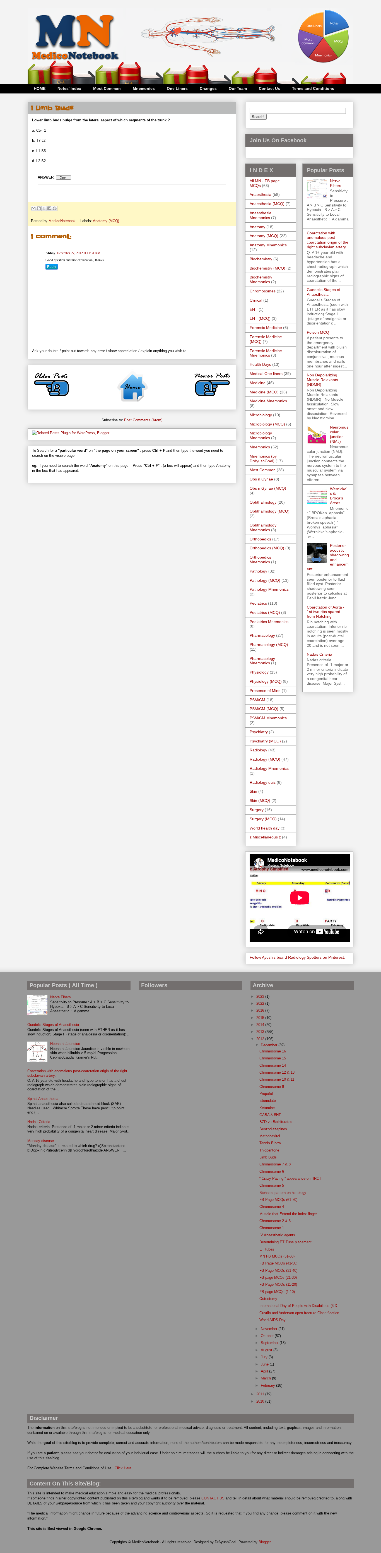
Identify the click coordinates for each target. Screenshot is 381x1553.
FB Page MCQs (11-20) (278, 1284)
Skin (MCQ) (260, 800)
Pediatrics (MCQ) (265, 612)
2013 (260, 1032)
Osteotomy (268, 1299)
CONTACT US (213, 1498)
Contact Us (269, 88)
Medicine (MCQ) (264, 392)
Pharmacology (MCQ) (269, 644)
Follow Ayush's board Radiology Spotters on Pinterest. (297, 957)
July (265, 1357)
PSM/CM (257, 700)
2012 (260, 1039)
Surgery (257, 809)
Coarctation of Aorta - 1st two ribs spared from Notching (325, 612)
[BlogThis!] (39, 208)
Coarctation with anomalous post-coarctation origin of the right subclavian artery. (327, 240)
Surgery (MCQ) (263, 819)
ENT (253, 309)
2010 (260, 1401)
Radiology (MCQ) (265, 759)
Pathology (258, 571)
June (265, 1364)
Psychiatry (259, 732)
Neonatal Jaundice (65, 1044)
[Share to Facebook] (49, 208)
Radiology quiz (263, 782)
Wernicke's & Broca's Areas (338, 496)
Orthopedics (260, 539)
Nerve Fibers (335, 183)
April (265, 1371)
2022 (260, 1003)
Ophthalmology (263, 502)
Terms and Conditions (313, 88)
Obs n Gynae (261, 479)
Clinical (256, 300)
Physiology (259, 672)
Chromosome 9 (271, 1087)
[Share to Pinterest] (54, 208)
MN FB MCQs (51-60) (277, 1256)
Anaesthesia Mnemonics (260, 215)
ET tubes (266, 1249)
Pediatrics (258, 603)
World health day (264, 828)
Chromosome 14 (272, 1065)
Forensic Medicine (266, 327)
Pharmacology (262, 635)
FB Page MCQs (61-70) (278, 1200)
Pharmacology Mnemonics (262, 660)
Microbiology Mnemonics (261, 435)
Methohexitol (269, 1136)
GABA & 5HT (270, 1115)
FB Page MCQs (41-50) (278, 1263)
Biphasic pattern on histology (282, 1193)
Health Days (260, 364)
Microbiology (261, 415)
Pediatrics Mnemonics (269, 621)
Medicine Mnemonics (268, 401)
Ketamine (267, 1108)
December (269, 1045)
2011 (260, 1394)
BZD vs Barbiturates (275, 1122)
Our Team (238, 88)
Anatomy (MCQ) (106, 221)
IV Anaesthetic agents (277, 1235)
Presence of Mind (265, 690)
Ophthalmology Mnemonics (263, 527)
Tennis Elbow (270, 1143)
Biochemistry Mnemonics (261, 279)
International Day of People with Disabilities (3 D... (300, 1306)
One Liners (177, 88)
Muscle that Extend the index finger (288, 1214)
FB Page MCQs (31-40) (278, 1270)
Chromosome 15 (272, 1058)
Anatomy (257, 227)
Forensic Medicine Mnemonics (266, 353)
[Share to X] (44, 208)
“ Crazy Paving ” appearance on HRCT (290, 1178)
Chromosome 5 (271, 1185)
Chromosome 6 (271, 1171)
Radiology (258, 750)
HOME (39, 88)
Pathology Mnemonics (269, 589)
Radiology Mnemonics (269, 768)
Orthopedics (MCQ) (267, 548)
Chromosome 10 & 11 (276, 1079)
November (269, 1329)
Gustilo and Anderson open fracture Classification (299, 1313)
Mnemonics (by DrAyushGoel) (263, 458)
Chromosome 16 (272, 1051)
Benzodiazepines (273, 1129)
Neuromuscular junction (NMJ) (339, 434)
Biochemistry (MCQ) (267, 268)
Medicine (258, 383)
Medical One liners (266, 373)
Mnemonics (144, 88)
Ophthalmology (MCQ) (270, 511)
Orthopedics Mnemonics (260, 559)
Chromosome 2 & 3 (275, 1221)
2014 (260, 1025)
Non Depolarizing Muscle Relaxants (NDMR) (322, 380)
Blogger (265, 1542)
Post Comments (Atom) (143, 420)
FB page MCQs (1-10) (277, 1292)
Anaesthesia (260, 194)
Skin (253, 791)
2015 (260, 1018)
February (268, 1385)
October (268, 1336)
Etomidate (267, 1100)
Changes (208, 88)
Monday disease (40, 1141)
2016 (260, 1010)
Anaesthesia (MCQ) (267, 203)
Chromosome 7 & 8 (275, 1164)
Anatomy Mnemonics (268, 245)
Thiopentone (269, 1150)
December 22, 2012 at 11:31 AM (78, 253)
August (267, 1350)
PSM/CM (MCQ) (264, 708)
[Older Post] (51, 398)
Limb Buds (268, 1157)
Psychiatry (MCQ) (265, 741)
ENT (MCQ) (260, 318)
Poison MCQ (318, 332)
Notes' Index (69, 88)
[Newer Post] (212, 398)
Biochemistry (261, 259)
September (270, 1343)
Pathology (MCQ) (265, 580)
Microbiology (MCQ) (267, 424)
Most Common (107, 88)
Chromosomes (263, 291)
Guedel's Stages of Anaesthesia (323, 292)
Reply (51, 267)
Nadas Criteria (319, 654)
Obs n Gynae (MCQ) (268, 488)
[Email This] (33, 208)
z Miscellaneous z (265, 837)
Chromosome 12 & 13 (277, 1072)
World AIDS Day (272, 1320)
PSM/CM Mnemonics (268, 718)
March (266, 1378)
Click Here (123, 1468)
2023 (260, 996)
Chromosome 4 (271, 1207)
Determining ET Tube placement (285, 1242)
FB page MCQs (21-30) (278, 1277)
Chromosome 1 (271, 1228)
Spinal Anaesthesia (42, 1099)
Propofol (266, 1094)
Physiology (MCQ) (266, 681)
